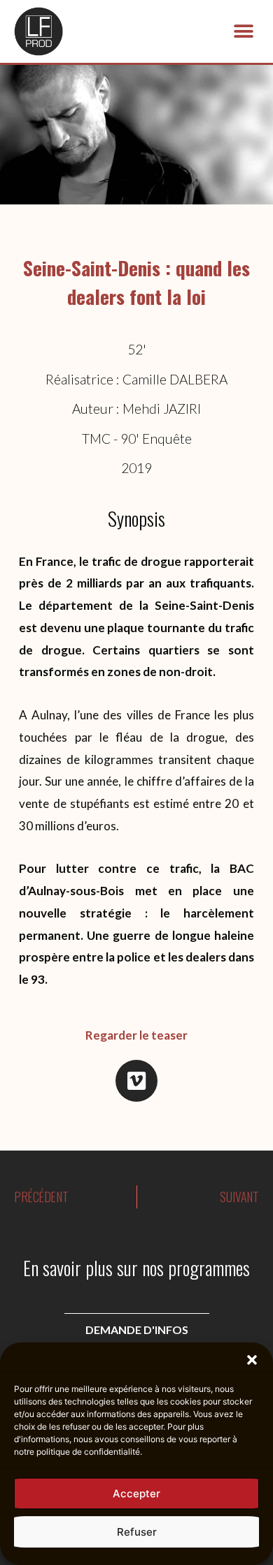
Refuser (137, 1531)
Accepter (136, 1493)
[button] (252, 1360)
